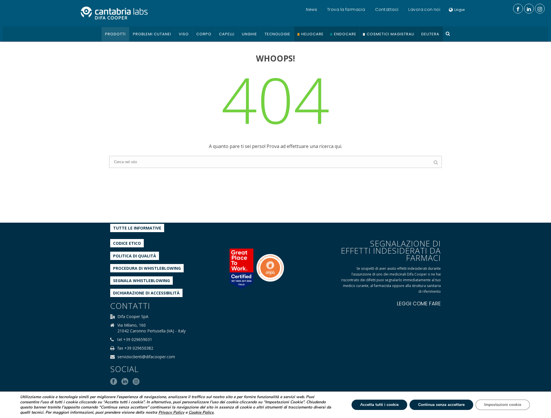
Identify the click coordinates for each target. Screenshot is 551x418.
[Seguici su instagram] (136, 382)
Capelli (226, 34)
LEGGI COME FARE (419, 303)
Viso (184, 34)
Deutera (430, 34)
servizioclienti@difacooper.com (146, 356)
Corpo (204, 34)
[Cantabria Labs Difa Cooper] (114, 13)
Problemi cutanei (152, 34)
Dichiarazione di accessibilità (146, 293)
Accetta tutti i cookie (379, 404)
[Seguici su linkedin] (124, 382)
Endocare (345, 34)
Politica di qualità (134, 256)
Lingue (459, 9)
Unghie (249, 34)
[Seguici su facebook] (113, 382)
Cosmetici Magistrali (390, 34)
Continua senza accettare (441, 404)
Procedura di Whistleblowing (147, 268)
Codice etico (127, 243)
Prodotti (115, 34)
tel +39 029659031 (134, 339)
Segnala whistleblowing (141, 280)
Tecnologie (277, 34)
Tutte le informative (137, 228)
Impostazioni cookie (502, 404)
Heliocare (312, 34)
